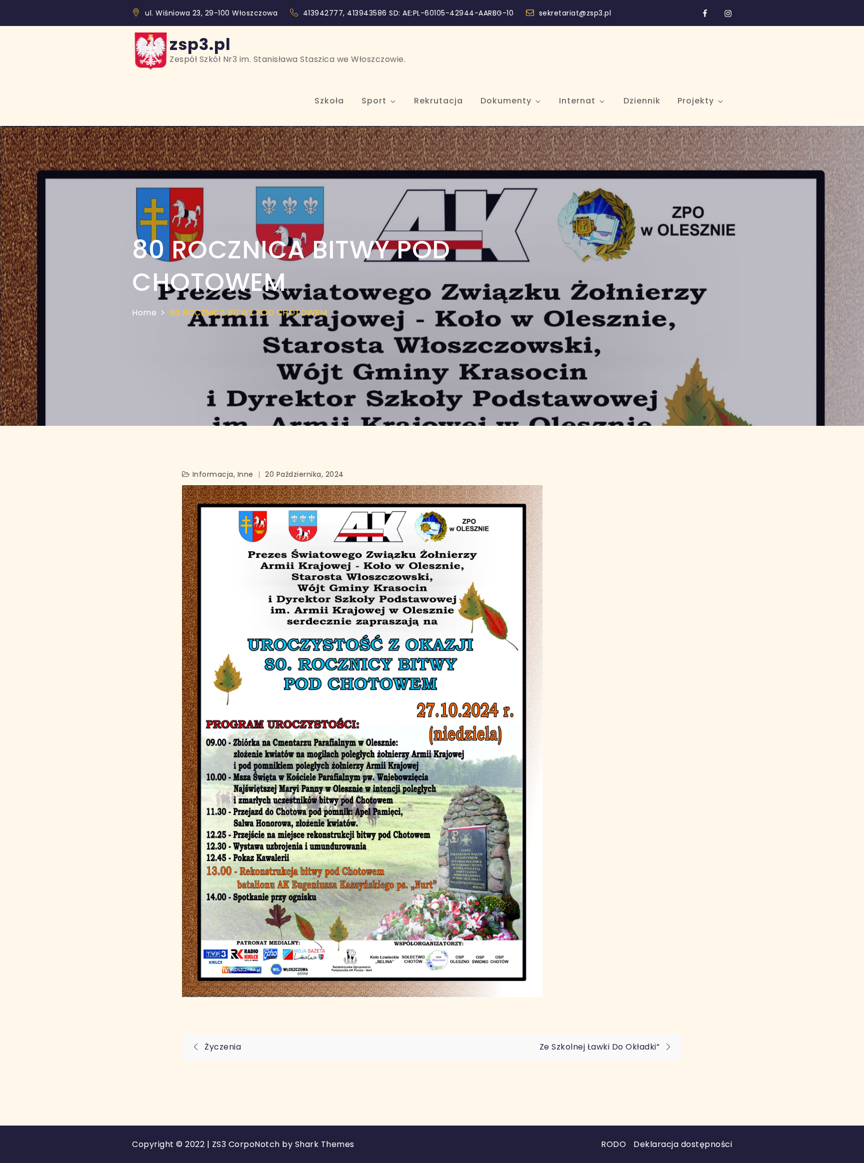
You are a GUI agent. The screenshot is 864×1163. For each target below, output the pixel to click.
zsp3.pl (200, 44)
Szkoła (329, 100)
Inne (246, 474)
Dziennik (642, 100)
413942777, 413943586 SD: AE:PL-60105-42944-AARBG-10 (409, 13)
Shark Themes (324, 1144)
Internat (577, 100)
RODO (613, 1144)
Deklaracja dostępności (683, 1144)
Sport (374, 100)
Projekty (696, 100)
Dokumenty (506, 100)
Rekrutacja (438, 100)
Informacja (213, 474)
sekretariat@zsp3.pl (575, 13)
